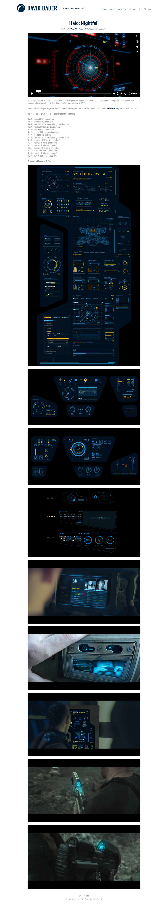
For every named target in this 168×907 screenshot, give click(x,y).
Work (112, 9)
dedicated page (113, 108)
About (104, 9)
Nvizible (74, 29)
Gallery (132, 9)
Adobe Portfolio (98, 899)
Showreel (122, 9)
